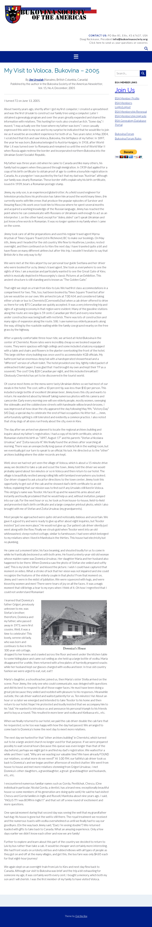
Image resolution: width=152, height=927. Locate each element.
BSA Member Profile (127, 98)
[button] (76, 57)
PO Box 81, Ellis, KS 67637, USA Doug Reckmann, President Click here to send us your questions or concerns (114, 39)
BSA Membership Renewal (131, 111)
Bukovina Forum (124, 133)
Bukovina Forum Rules (128, 138)
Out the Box (81, 916)
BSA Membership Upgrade (130, 116)
